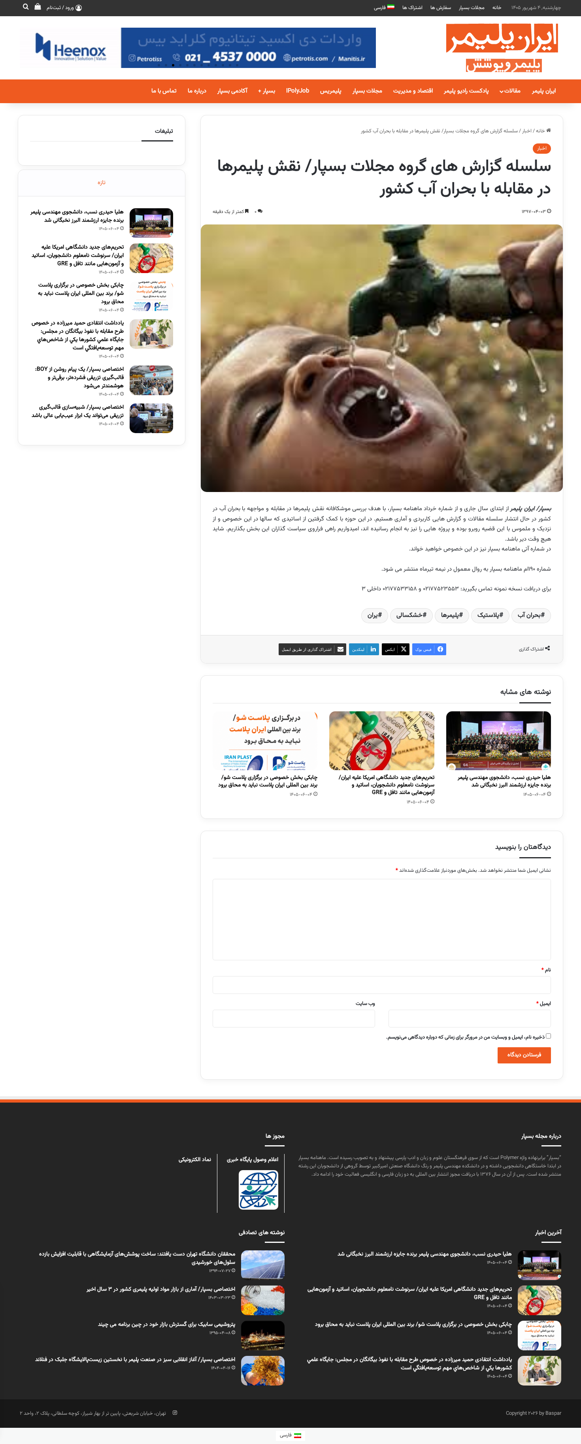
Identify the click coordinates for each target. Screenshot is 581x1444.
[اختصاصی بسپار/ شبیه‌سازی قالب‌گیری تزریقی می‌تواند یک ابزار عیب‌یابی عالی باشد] (151, 418)
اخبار (527, 131)
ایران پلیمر (544, 91)
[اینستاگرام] (174, 1413)
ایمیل (543, 1004)
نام (546, 970)
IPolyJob (297, 91)
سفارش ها (440, 8)
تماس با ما (164, 91)
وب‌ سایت (365, 1004)
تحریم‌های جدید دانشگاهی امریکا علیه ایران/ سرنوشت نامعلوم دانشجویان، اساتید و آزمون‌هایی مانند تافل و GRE (386, 785)
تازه (102, 182)
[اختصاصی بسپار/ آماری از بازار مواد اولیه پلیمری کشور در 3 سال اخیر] (263, 1300)
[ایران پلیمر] (492, 47)
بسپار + (266, 91)
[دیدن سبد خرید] (37, 8)
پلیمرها (450, 615)
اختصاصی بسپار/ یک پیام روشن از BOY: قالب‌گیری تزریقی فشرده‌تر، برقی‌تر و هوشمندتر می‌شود (79, 377)
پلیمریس (330, 91)
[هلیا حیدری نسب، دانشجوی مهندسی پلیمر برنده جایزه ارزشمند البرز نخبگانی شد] (498, 741)
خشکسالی (409, 615)
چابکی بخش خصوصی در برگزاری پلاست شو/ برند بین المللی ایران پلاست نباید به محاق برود (267, 781)
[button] (159, 65)
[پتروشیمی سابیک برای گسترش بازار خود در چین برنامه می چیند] (263, 1335)
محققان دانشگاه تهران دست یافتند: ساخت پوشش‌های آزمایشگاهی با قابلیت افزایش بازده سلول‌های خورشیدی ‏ (137, 1258)
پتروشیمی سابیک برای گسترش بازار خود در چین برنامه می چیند (166, 1324)
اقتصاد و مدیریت (413, 91)
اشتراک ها (412, 8)
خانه (497, 8)
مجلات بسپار (472, 8)
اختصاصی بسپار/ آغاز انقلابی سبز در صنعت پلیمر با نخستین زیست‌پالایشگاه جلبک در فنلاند (135, 1359)
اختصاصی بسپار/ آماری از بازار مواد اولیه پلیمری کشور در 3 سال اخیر (161, 1289)
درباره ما (197, 91)
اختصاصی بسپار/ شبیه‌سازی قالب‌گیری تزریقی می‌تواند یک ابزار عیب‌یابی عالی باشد (78, 411)
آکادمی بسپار (232, 91)
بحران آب (529, 615)
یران (373, 615)
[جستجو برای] (26, 8)
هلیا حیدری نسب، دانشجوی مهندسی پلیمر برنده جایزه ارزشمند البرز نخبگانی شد (504, 781)
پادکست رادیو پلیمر (466, 91)
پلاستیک (488, 615)
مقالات (512, 91)
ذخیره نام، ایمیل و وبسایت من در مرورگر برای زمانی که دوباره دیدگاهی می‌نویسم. (465, 1037)
